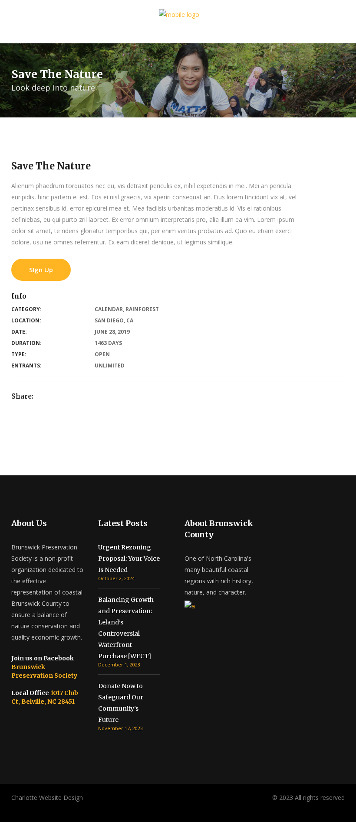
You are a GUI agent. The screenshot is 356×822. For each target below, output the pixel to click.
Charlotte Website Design (47, 797)
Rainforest (142, 309)
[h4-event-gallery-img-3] (5, 469)
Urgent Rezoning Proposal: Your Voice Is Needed (129, 558)
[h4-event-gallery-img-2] (5, 458)
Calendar (109, 309)
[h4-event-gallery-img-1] (5, 447)
